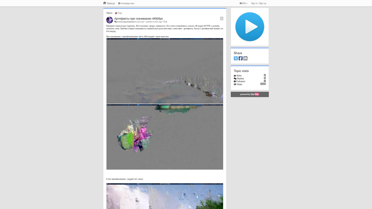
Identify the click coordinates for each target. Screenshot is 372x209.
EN (244, 3)
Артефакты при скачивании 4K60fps (138, 18)
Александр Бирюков (126, 21)
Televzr (109, 12)
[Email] (245, 58)
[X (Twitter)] (236, 58)
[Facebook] (241, 58)
